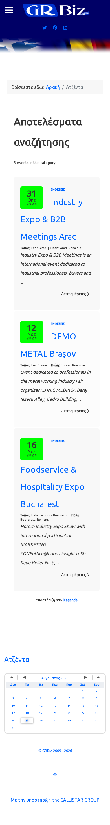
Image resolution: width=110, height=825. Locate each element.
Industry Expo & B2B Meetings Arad (51, 219)
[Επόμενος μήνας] (86, 677)
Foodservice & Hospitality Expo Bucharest (52, 487)
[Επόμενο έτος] (98, 677)
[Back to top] (55, 774)
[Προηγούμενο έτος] (12, 677)
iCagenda (70, 600)
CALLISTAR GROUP (79, 799)
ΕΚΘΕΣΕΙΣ (58, 189)
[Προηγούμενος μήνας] (24, 677)
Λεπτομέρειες (74, 294)
